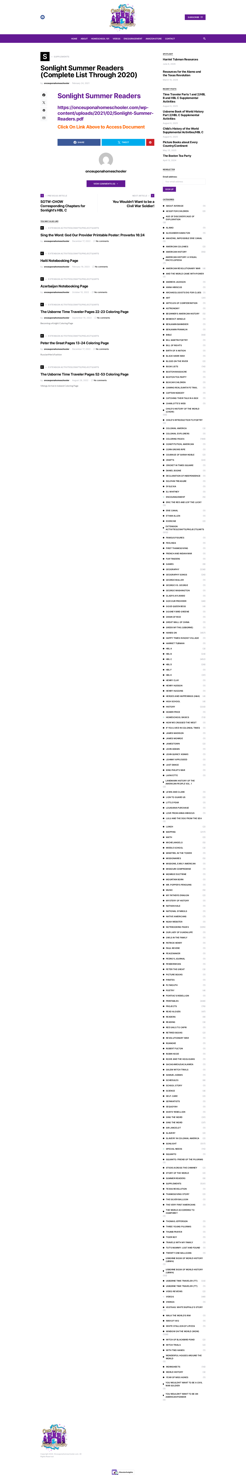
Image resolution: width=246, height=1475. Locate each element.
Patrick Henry (174, 943)
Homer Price (173, 712)
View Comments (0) (104, 183)
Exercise (171, 521)
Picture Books (174, 974)
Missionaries (173, 858)
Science (170, 1091)
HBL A (169, 648)
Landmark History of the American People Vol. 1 (180, 782)
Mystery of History (177, 900)
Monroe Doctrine (176, 874)
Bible (169, 335)
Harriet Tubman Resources (180, 59)
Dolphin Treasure (176, 481)
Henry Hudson (174, 685)
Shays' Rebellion (175, 1112)
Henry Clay (172, 680)
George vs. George (177, 585)
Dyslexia (171, 486)
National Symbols (176, 911)
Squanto (171, 1154)
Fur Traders (173, 559)
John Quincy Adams (177, 754)
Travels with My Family (179, 1242)
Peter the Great (175, 969)
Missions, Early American (180, 863)
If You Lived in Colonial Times (183, 728)
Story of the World (177, 1173)
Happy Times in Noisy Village (182, 638)
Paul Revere (173, 948)
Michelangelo (174, 842)
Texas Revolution (176, 1189)
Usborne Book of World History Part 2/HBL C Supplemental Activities (183, 115)
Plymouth (172, 985)
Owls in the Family (176, 937)
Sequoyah (172, 1106)
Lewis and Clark (175, 792)
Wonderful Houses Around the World (184, 1357)
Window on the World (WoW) (182, 1331)
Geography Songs (176, 574)
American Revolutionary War (183, 268)
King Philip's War (175, 770)
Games (170, 564)
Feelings (171, 543)
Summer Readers (175, 1178)
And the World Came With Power (185, 273)
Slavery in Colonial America (182, 1138)
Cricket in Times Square (179, 465)
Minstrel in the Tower (179, 853)
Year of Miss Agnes (177, 1377)
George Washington (178, 590)
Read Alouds (173, 1011)
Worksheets (173, 1366)
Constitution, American (180, 444)
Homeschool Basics (177, 717)
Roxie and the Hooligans (180, 1059)
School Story (174, 1085)
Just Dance (172, 765)
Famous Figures (175, 537)
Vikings (170, 1302)
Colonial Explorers (177, 433)
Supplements (173, 1183)
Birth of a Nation (176, 350)
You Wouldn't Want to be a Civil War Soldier (184, 1384)
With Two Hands (175, 1350)
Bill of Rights (174, 345)
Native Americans (176, 916)
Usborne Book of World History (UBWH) (184, 1259)
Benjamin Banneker (177, 324)
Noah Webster (174, 921)
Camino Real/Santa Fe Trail (181, 387)
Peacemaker (173, 953)
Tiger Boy (171, 1237)
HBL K (169, 675)
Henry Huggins (174, 691)
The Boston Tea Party (177, 155)
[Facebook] (42, 17)
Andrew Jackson (175, 282)
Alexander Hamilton (178, 233)
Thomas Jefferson (177, 1221)
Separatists (173, 1101)
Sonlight (171, 1143)
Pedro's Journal (175, 958)
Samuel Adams (174, 1075)
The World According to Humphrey (180, 1211)
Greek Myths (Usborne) (179, 627)
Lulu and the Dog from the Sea (184, 818)
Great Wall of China (177, 622)
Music (169, 890)
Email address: (170, 176)
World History (174, 1372)
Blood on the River (177, 361)
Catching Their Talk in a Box (182, 398)
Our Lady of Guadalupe (179, 932)
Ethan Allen (173, 516)
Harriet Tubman (175, 643)
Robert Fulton (174, 1048)
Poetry (170, 990)
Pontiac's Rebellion (177, 995)
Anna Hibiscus (174, 287)
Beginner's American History (182, 313)
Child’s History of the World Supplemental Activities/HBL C (183, 130)
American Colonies (177, 246)
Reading (170, 1022)
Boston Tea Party (176, 377)
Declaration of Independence (183, 476)
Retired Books (174, 1032)
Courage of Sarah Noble (180, 454)
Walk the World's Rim (178, 1315)
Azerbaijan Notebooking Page (64, 286)
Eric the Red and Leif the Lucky (184, 502)
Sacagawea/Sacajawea (179, 1064)
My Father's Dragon (177, 895)
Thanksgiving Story (177, 1194)
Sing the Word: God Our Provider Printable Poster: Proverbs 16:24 (92, 235)
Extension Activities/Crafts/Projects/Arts (185, 528)
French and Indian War (179, 553)
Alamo (170, 227)
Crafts (170, 460)
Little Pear (172, 802)
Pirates (170, 980)
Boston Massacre (176, 371)
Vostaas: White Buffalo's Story (184, 1307)
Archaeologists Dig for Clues (183, 292)
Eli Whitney (172, 491)
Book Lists (172, 366)
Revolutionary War (177, 1038)
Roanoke (171, 1043)
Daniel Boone (173, 470)
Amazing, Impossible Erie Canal (184, 238)
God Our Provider (176, 601)
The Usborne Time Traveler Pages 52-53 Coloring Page (84, 374)
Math (169, 837)
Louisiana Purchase (177, 808)
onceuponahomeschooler (56, 83)
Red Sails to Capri (176, 1027)
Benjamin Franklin (176, 329)
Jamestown (173, 743)
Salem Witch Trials (177, 1069)
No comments (102, 241)
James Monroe (174, 738)
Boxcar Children (175, 382)
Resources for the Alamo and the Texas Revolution (182, 73)
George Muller (175, 580)
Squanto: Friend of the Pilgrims (184, 1159)
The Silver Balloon (177, 1199)
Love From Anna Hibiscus (180, 813)
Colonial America (176, 428)
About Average (175, 206)
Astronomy (173, 308)
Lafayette (172, 775)
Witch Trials (173, 1345)
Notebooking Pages (177, 927)
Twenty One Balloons (179, 1253)
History (170, 706)
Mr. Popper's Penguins (178, 884)
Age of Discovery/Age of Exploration (180, 218)
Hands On (171, 632)
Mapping (171, 832)
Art (168, 298)
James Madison (175, 733)
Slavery (170, 1133)
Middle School (174, 848)
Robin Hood (172, 1054)
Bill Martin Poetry (177, 340)
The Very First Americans (180, 1204)
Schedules (172, 1080)
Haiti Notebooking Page (59, 261)
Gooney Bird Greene (177, 611)
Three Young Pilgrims (178, 1226)
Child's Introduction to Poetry (184, 420)
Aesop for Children (177, 211)
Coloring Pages (175, 439)
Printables (172, 1001)
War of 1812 (172, 1321)
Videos (170, 1296)
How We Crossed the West (181, 722)
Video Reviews (174, 1291)
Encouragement (175, 497)
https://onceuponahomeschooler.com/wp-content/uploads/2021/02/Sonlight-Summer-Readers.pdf (105, 113)
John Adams (173, 749)
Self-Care (172, 1096)
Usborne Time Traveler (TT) (182, 1281)
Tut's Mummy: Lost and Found (183, 1247)
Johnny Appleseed (176, 759)
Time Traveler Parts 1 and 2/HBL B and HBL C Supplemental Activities (184, 98)
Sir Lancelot (173, 1127)
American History (176, 252)
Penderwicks (173, 964)
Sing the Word (174, 1117)
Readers (171, 1017)
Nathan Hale (173, 906)
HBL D (169, 664)
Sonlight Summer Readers (99, 96)
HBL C (169, 659)
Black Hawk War (175, 356)
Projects (171, 1006)
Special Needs (174, 1149)
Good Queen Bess (176, 606)
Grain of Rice (173, 617)
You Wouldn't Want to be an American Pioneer (182, 1395)
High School (173, 701)
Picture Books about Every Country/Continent (180, 143)
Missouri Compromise (178, 869)
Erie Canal (172, 510)
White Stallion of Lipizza (180, 1326)
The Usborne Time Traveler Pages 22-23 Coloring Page (84, 312)
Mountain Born (175, 879)
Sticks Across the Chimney (181, 1167)
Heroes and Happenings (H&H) (183, 696)
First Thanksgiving (177, 548)
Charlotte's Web (175, 403)
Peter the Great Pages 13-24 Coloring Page (74, 343)
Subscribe (193, 17)
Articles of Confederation (181, 303)
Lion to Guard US (175, 797)
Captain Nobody (175, 393)
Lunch (169, 826)
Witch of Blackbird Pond (180, 1339)
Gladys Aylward (175, 596)
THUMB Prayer (174, 1232)
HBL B (169, 654)
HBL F (169, 669)
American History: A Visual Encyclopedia (181, 258)
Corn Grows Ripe (175, 449)
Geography (172, 569)
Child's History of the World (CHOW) (182, 410)
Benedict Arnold (175, 319)
